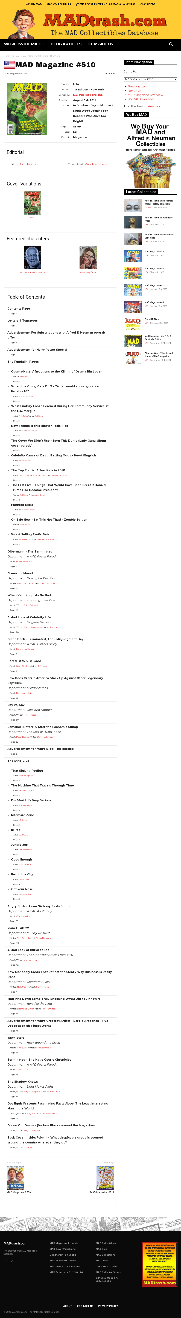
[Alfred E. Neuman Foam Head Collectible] (133, 239)
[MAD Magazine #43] (133, 256)
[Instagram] (12, 1261)
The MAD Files (152, 319)
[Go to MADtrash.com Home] (90, 23)
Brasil (32, 217)
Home (7, 55)
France (148, 207)
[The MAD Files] (133, 324)
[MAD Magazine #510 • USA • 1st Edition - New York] (27, 109)
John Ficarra (28, 164)
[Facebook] (6, 1261)
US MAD (16, 55)
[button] (171, 45)
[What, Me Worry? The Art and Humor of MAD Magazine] (133, 358)
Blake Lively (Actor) (88, 272)
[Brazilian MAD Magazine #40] (32, 213)
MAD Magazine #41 (154, 285)
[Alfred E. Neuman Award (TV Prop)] (133, 222)
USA (146, 224)
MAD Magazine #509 (19, 1192)
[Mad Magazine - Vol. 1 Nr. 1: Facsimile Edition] (133, 341)
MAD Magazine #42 (154, 268)
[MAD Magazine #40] (133, 307)
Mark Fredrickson (96, 164)
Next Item (135, 90)
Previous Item (138, 86)
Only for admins (16, 1210)
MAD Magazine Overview (145, 95)
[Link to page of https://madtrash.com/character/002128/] (88, 268)
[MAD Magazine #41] (133, 290)
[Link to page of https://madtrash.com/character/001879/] (32, 268)
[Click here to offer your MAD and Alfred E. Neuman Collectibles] (150, 187)
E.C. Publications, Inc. (88, 94)
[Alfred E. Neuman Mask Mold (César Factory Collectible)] (133, 205)
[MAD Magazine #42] (133, 273)
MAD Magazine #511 (102, 1192)
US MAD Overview (141, 99)
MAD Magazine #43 (154, 251)
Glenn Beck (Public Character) (32, 272)
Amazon (154, 106)
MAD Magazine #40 (154, 302)
